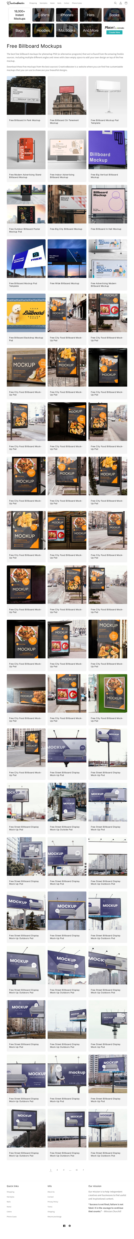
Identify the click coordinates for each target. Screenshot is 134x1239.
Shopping (10, 1192)
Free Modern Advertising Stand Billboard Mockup (25, 176)
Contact (51, 1197)
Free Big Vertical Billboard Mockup (104, 176)
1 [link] (50, 1169)
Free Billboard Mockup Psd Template (105, 121)
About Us (51, 1192)
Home (9, 1207)
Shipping (51, 1212)
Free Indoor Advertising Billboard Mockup (62, 176)
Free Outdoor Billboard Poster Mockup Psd (24, 230)
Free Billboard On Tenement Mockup (64, 121)
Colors (9, 1212)
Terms (50, 1207)
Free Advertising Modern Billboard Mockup (103, 284)
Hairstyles (10, 1197)
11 (76, 1170)
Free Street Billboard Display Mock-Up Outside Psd (65, 828)
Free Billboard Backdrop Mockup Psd (26, 339)
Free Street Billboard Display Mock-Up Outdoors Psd (105, 882)
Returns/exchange (54, 1217)
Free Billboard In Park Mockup (24, 120)
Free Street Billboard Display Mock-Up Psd (65, 773)
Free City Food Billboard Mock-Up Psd (66, 339)
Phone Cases (12, 1217)
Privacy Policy (53, 1202)
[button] (115, 3)
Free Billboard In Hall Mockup (106, 229)
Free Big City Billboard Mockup (66, 229)
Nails (9, 1202)
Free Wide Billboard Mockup (64, 283)
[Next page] (83, 1170)
